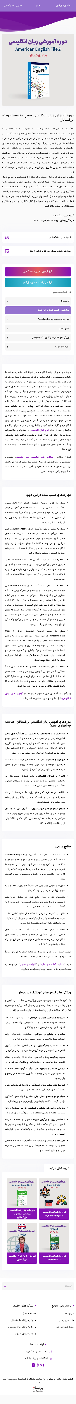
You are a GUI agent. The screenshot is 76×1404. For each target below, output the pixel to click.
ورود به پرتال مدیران (25, 1333)
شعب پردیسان (66, 1320)
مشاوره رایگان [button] (63, 5)
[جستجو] (6, 1286)
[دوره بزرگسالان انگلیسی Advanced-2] (54, 1238)
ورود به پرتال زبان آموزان (23, 1320)
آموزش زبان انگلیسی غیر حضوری (35, 457)
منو (38, 5)
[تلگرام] (40, 1365)
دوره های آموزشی (65, 1327)
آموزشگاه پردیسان (16, 1379)
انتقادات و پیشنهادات (36, 1358)
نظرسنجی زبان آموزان (36, 1352)
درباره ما (69, 1313)
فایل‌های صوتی (28, 964)
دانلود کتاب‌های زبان (52, 964)
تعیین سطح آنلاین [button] (13, 5)
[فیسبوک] (43, 1365)
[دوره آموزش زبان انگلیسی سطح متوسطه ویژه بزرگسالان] (22, 1193)
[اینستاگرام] (33, 1365)
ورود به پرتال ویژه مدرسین (22, 1327)
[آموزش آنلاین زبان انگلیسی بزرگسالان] (22, 1238)
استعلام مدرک (29, 1313)
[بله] (37, 1365)
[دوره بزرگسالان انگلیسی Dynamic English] (54, 1193)
